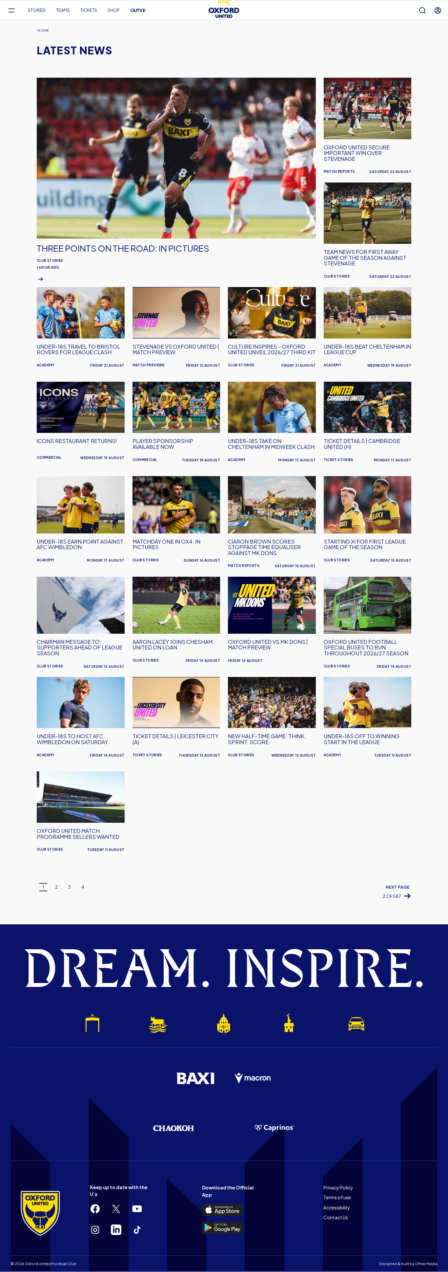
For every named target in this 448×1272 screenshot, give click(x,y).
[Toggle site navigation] (11, 10)
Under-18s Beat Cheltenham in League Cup (367, 349)
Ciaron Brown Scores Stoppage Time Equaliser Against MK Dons (264, 547)
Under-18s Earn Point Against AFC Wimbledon (80, 544)
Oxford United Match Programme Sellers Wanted (78, 833)
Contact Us (335, 1217)
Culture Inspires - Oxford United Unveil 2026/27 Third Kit (272, 349)
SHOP (114, 10)
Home (43, 30)
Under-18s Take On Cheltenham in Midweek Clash (271, 443)
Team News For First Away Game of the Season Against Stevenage (365, 257)
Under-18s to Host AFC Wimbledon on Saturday (72, 739)
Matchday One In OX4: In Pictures (166, 544)
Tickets (88, 10)
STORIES (37, 10)
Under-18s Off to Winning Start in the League (361, 739)
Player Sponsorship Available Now (162, 443)
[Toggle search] (422, 10)
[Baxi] (195, 1078)
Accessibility (336, 1207)
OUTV (138, 10)
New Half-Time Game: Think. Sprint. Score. (267, 739)
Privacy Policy (338, 1187)
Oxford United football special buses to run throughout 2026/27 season (366, 647)
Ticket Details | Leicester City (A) (175, 739)
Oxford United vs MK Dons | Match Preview (268, 644)
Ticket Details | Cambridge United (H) (362, 443)
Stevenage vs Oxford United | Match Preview (175, 349)
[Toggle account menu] (438, 10)
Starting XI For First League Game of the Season (365, 544)
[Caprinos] (274, 1128)
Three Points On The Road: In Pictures (123, 248)
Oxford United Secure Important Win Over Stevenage (357, 153)
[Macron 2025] (253, 1078)
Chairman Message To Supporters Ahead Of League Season (79, 647)
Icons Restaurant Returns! (77, 440)
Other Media (426, 1264)
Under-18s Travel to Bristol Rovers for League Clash (78, 349)
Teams (63, 10)
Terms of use (337, 1197)
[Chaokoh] (173, 1128)
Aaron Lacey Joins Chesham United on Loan (172, 644)
